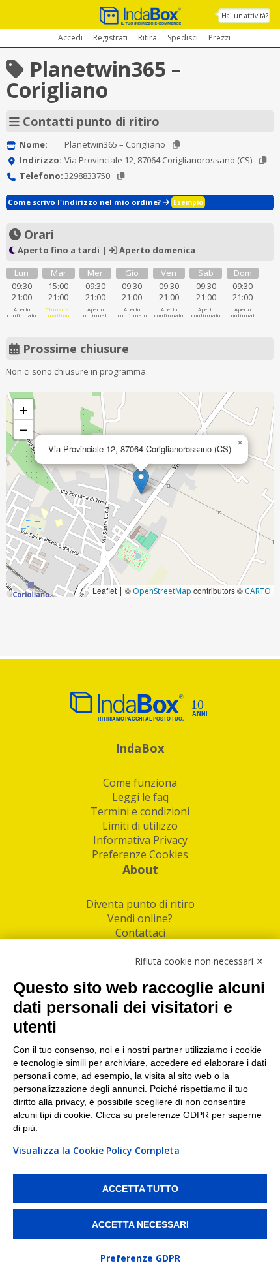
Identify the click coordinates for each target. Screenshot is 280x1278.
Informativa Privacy (140, 840)
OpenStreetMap (162, 591)
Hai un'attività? (244, 15)
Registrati (110, 37)
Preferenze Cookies (140, 854)
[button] (141, 481)
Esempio (188, 202)
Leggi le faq (140, 797)
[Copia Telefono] (120, 176)
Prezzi (219, 37)
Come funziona (140, 782)
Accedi (70, 37)
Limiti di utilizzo (140, 825)
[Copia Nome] (176, 144)
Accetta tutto (140, 1188)
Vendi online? (140, 918)
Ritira (147, 37)
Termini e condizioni (140, 811)
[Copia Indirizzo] (262, 160)
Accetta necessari (140, 1224)
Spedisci (182, 37)
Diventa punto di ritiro (140, 904)
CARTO (258, 591)
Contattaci (140, 933)
